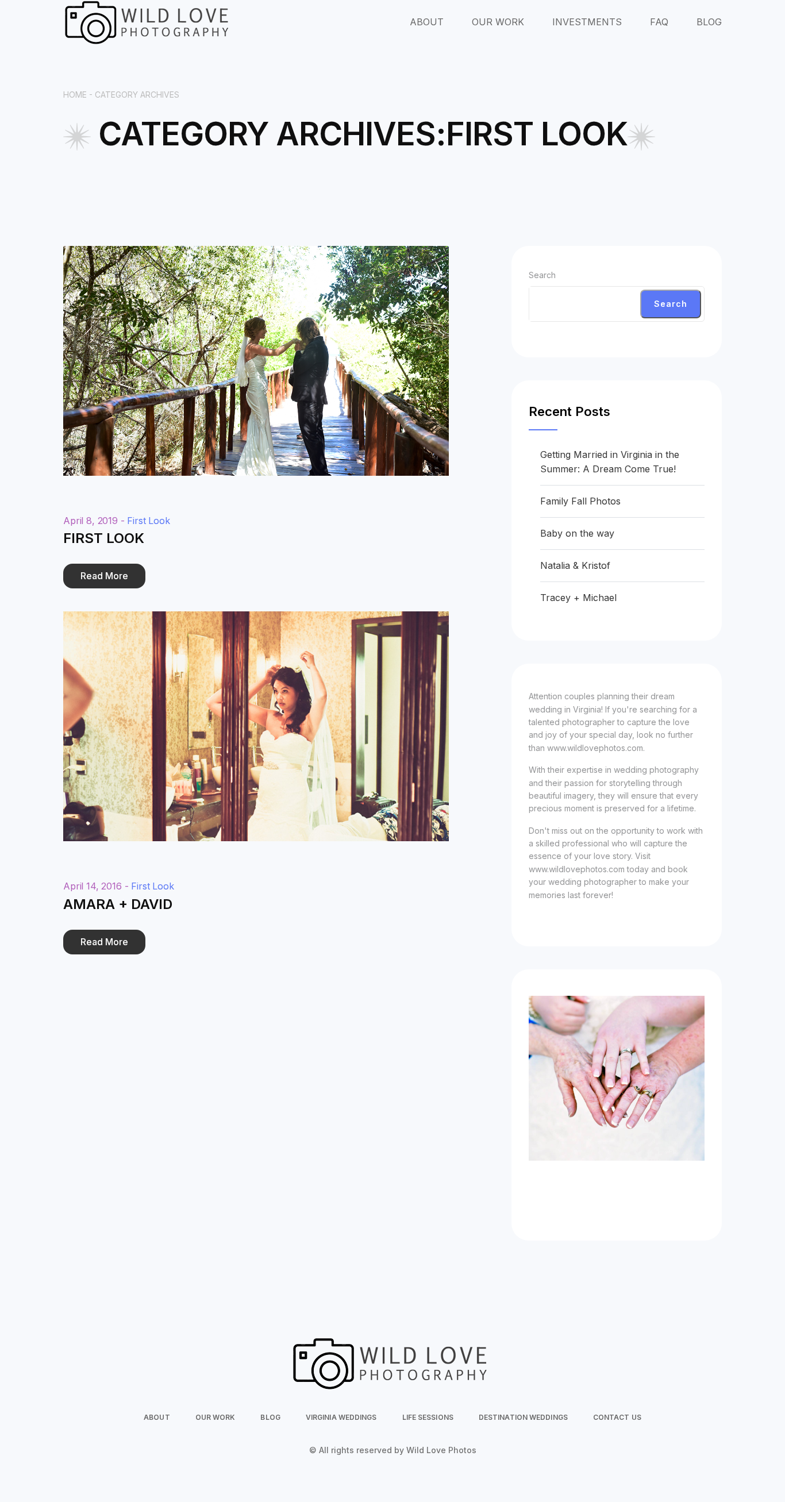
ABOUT (427, 22)
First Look (148, 520)
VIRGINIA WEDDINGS (341, 1417)
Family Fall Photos (580, 501)
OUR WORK (498, 22)
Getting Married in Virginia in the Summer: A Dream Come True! (609, 462)
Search (542, 275)
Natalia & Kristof (575, 565)
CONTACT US (617, 1417)
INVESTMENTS (587, 22)
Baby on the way (577, 533)
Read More (104, 575)
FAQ (659, 22)
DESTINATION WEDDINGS (523, 1417)
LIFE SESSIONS (427, 1417)
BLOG (709, 22)
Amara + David (117, 904)
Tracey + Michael (578, 597)
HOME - (79, 94)
